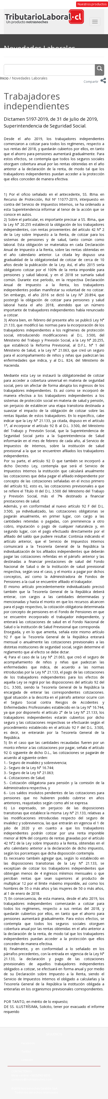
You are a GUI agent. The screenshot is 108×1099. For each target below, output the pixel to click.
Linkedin (27, 1060)
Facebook (28, 1043)
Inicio (4, 78)
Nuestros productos (92, 4)
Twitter (26, 1051)
